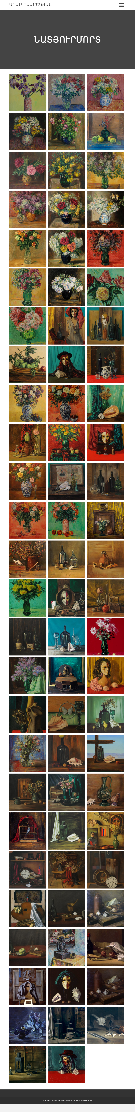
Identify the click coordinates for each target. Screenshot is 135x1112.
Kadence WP (87, 1100)
